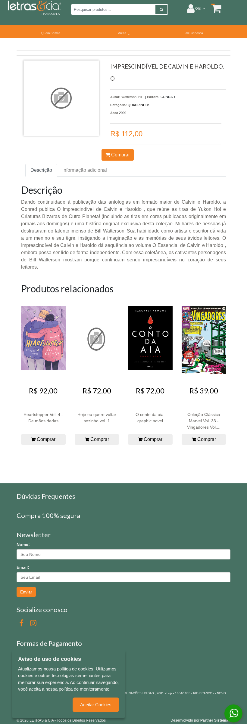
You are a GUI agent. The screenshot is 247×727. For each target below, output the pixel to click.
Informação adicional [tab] (84, 170)
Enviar (26, 592)
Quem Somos (50, 33)
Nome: (23, 544)
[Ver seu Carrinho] (213, 8)
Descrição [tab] (41, 170)
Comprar (120, 154)
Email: (23, 567)
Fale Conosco (193, 33)
